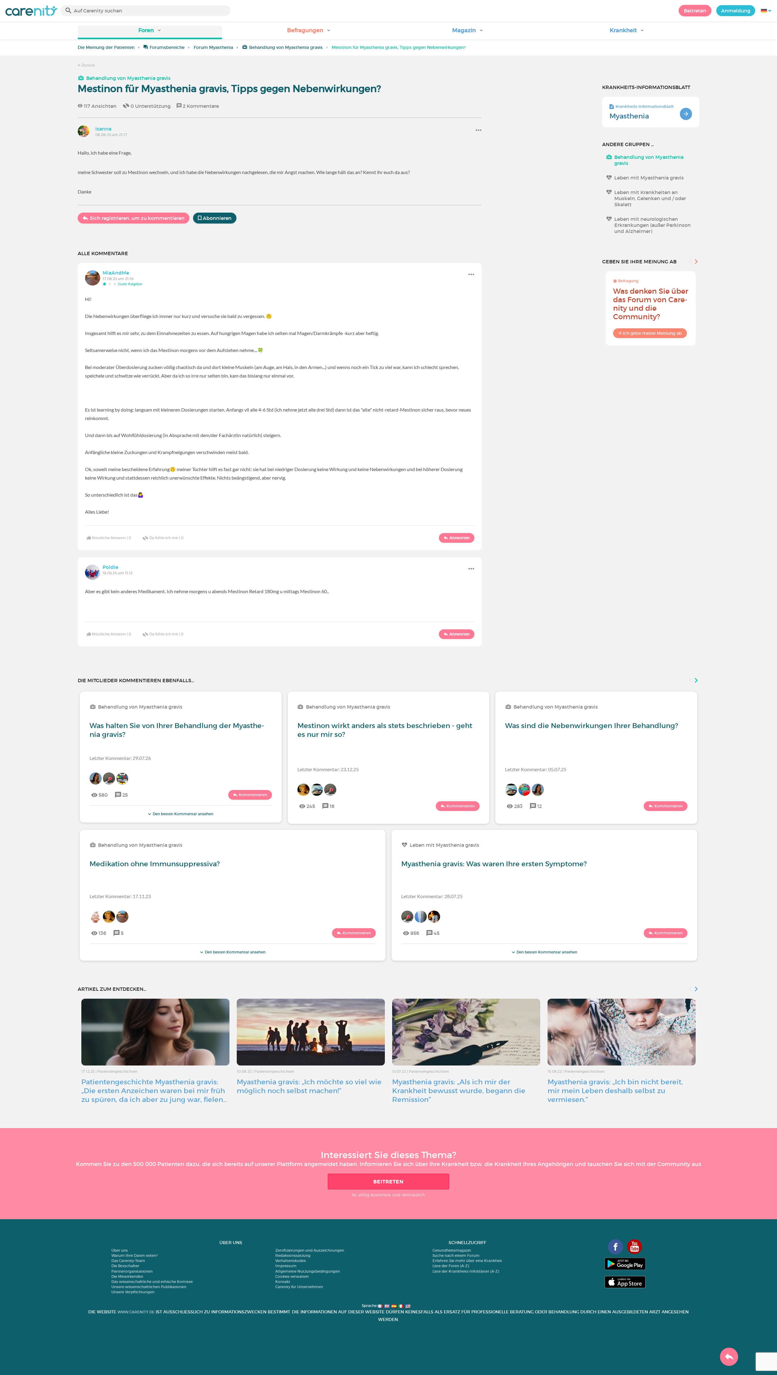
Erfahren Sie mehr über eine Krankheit (467, 1260)
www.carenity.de (135, 1312)
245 (311, 806)
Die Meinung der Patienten (106, 47)
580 (103, 795)
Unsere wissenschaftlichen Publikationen (148, 1286)
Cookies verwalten (292, 1276)
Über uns (119, 1250)
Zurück (88, 65)
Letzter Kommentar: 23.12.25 (328, 769)
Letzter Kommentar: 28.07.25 (432, 896)
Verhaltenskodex (290, 1260)
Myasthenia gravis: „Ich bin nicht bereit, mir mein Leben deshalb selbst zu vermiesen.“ (615, 1091)
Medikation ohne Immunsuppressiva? (155, 864)
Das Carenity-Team (128, 1260)
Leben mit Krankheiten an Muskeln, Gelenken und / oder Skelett (650, 198)
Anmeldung (735, 11)
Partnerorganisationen (132, 1271)
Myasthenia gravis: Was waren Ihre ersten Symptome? (494, 864)
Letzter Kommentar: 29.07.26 (120, 758)
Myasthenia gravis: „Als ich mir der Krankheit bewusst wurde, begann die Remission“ (458, 1091)
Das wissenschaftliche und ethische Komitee (152, 1281)
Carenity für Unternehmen (299, 1286)
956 (414, 933)
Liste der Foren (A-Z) (451, 1266)
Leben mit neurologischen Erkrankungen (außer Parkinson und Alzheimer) (652, 225)
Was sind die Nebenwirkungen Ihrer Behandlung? (591, 725)
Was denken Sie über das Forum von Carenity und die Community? (650, 304)
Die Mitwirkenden (127, 1276)
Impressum (286, 1266)
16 (332, 806)
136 (102, 933)
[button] (150, 32)
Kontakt (282, 1281)
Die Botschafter (125, 1266)
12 (539, 806)
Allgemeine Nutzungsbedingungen (307, 1271)
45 (436, 933)
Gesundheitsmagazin (452, 1250)
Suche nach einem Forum (456, 1255)
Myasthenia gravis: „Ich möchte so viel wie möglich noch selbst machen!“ (309, 1086)
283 (518, 806)
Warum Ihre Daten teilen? (134, 1255)
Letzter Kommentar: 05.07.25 (535, 769)
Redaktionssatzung (292, 1255)
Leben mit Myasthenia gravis (649, 178)
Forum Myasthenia (213, 47)
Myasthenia (629, 116)
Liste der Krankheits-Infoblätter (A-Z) (466, 1271)
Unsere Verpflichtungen (132, 1292)
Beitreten (695, 11)
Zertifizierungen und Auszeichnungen (309, 1250)
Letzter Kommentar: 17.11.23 (120, 896)
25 (125, 795)
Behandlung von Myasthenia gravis (286, 47)
